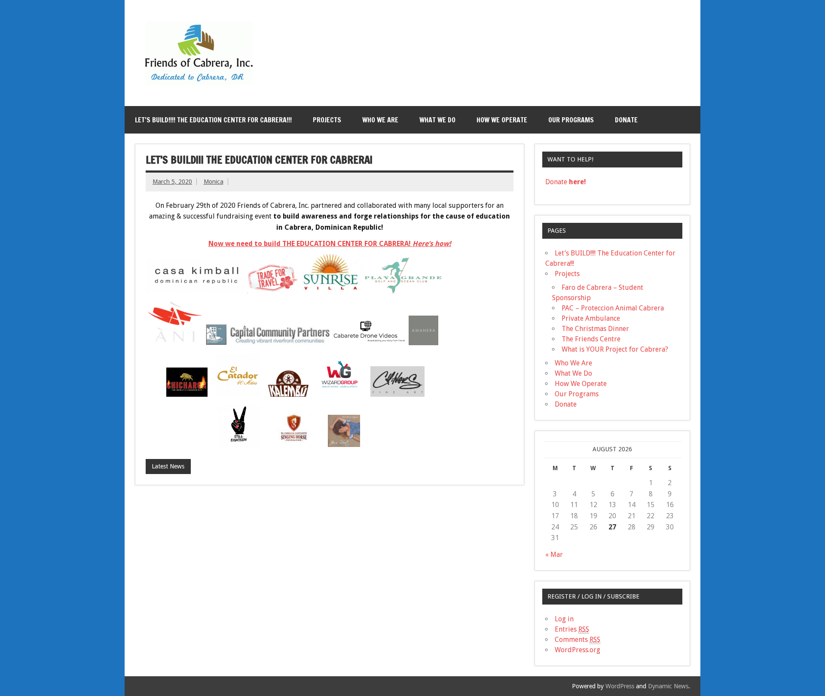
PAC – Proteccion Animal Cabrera (613, 308)
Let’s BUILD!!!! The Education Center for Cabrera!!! (213, 120)
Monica (213, 181)
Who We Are (380, 120)
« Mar (554, 554)
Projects (327, 120)
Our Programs (571, 120)
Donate (626, 120)
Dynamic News (668, 686)
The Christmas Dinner (595, 329)
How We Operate (502, 120)
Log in (564, 619)
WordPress (619, 686)
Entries (572, 629)
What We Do (437, 120)
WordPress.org (577, 650)
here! (576, 182)
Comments (577, 639)
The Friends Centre (591, 339)
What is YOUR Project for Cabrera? (615, 349)
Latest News (168, 466)
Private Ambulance (591, 318)
